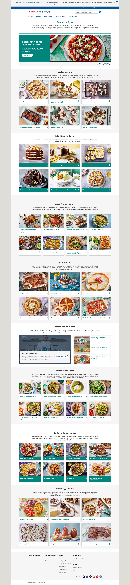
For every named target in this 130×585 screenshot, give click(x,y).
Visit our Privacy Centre (79, 560)
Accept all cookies (61, 356)
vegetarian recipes (90, 209)
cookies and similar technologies (26, 2)
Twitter (90, 576)
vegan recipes (69, 378)
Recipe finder (48, 558)
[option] (65, 50)
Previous (97, 64)
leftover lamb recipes (63, 440)
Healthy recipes (72, 16)
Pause (108, 64)
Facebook (87, 576)
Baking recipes (62, 572)
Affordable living (60, 16)
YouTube (94, 576)
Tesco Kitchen (48, 16)
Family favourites (63, 558)
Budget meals (62, 566)
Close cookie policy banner (117, 2)
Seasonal (38, 16)
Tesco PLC (76, 570)
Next (104, 64)
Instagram (100, 576)
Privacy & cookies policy (79, 558)
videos (77, 332)
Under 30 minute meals (65, 563)
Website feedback (77, 567)
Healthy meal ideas (64, 560)
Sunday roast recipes (63, 29)
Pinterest (97, 576)
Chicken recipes (63, 569)
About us (47, 560)
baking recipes (76, 77)
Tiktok (84, 576)
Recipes (30, 16)
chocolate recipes (55, 495)
